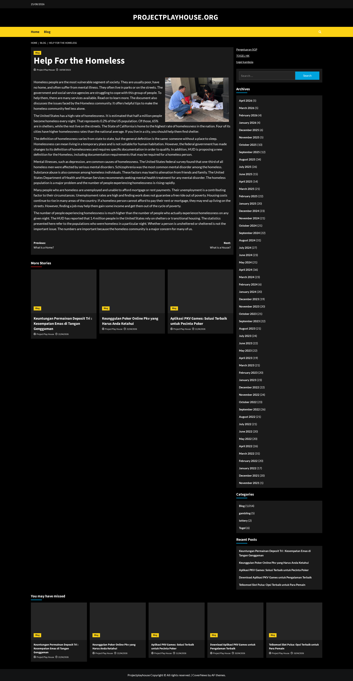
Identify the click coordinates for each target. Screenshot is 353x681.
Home (35, 32)
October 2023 (248, 313)
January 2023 (247, 380)
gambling (245, 513)
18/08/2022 (65, 69)
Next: (220, 245)
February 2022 (248, 460)
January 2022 (247, 468)
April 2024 (245, 269)
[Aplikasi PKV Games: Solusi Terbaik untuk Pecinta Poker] (200, 291)
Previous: (44, 245)
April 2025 (245, 181)
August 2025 (247, 159)
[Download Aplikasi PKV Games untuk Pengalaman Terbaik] (235, 621)
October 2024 (248, 225)
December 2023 (249, 299)
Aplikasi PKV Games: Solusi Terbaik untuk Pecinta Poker (198, 321)
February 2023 (248, 372)
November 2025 (249, 137)
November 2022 (249, 394)
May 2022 (245, 438)
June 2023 (245, 343)
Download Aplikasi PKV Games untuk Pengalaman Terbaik (275, 577)
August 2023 (247, 328)
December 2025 (249, 130)
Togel (242, 528)
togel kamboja (244, 62)
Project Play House (46, 69)
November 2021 (249, 483)
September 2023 (249, 321)
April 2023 (245, 358)
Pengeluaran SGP (246, 49)
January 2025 (247, 203)
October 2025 (248, 144)
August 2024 (247, 240)
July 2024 (245, 247)
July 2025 (245, 166)
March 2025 (246, 188)
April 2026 (245, 100)
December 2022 (249, 387)
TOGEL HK (242, 55)
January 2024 (247, 291)
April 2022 (245, 446)
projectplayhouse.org (175, 17)
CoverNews (199, 675)
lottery (243, 520)
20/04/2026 (240, 653)
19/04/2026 (299, 653)
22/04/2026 (63, 334)
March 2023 (246, 365)
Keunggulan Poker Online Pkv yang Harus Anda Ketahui (130, 321)
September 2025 (249, 152)
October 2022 (248, 402)
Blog (47, 32)
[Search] (320, 32)
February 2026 (248, 115)
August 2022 (247, 416)
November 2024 (249, 218)
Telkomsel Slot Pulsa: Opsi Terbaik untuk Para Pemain (272, 584)
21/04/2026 (200, 329)
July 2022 (245, 424)
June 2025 (245, 174)
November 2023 (249, 306)
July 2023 (245, 335)
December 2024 (249, 210)
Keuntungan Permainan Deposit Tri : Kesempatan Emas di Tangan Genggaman (63, 323)
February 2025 (248, 196)
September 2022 (249, 409)
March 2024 (246, 277)
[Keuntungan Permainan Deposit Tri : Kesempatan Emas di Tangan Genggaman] (64, 291)
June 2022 (245, 431)
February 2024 (248, 284)
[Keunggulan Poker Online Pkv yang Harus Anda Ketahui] (132, 291)
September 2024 (249, 233)
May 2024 (245, 262)
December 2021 (249, 475)
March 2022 (246, 453)
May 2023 (245, 350)
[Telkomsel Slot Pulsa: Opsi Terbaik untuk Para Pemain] (294, 621)
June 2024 (245, 255)
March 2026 (246, 108)
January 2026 (247, 122)
